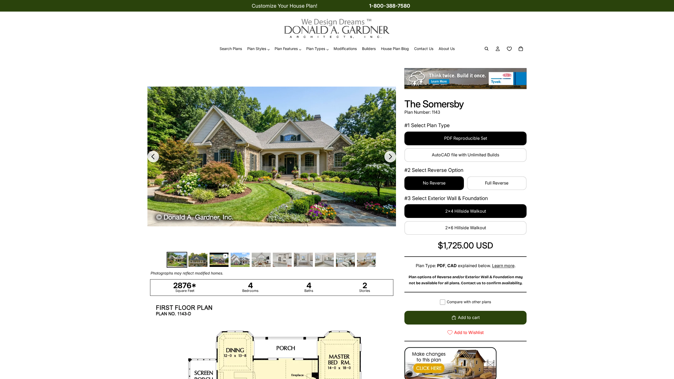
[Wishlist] (509, 49)
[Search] (486, 49)
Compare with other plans (469, 302)
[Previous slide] (153, 156)
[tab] (176, 260)
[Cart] (521, 49)
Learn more (503, 265)
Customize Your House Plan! (284, 6)
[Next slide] (390, 156)
